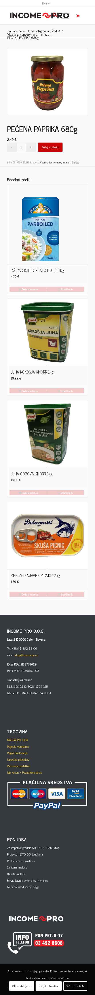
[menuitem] (46, 3)
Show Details (66, 289)
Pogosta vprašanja (18, 746)
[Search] (53, 15)
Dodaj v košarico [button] (29, 289)
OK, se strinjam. (21, 986)
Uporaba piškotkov (18, 759)
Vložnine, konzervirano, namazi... (55, 162)
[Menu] (63, 15)
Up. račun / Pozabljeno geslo (24, 772)
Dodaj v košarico (50, 147)
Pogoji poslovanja (17, 752)
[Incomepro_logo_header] (39, 15)
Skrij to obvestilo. (48, 986)
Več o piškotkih (75, 986)
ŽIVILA (75, 162)
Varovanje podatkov (18, 765)
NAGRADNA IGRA (17, 739)
